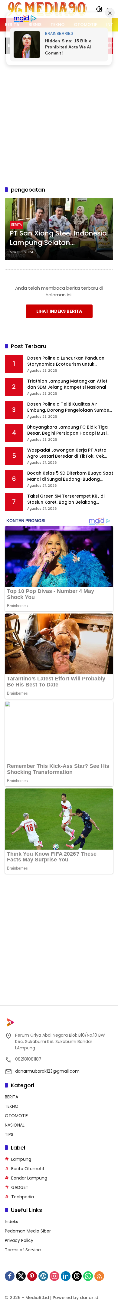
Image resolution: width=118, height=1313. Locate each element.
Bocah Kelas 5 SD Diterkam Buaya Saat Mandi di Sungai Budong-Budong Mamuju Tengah (70, 476)
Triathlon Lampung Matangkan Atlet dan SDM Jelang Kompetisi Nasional (67, 384)
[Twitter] (21, 1276)
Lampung (21, 1159)
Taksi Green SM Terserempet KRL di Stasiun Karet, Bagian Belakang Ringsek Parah (65, 499)
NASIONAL (15, 1125)
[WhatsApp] (88, 1276)
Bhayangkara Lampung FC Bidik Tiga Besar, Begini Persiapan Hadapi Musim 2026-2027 (69, 430)
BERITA (16, 224)
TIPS (9, 1134)
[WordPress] (43, 1276)
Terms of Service (23, 1250)
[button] (99, 9)
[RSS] (99, 1276)
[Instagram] (54, 1276)
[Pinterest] (32, 1276)
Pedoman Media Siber (28, 1231)
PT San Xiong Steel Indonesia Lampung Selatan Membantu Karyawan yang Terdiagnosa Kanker (58, 238)
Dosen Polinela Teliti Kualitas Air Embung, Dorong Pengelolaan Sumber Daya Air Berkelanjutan (69, 407)
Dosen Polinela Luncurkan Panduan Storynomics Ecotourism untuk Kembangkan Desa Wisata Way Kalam (69, 361)
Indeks (11, 1222)
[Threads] (77, 1276)
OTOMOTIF (16, 1116)
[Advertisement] (59, 119)
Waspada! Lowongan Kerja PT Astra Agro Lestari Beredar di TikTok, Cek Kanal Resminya (67, 453)
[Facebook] (10, 1276)
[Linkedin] (65, 1276)
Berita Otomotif (27, 1169)
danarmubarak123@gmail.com (47, 1071)
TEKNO (11, 1106)
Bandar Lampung (29, 1178)
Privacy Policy (19, 1240)
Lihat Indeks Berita (59, 311)
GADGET (19, 1187)
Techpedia (22, 1197)
